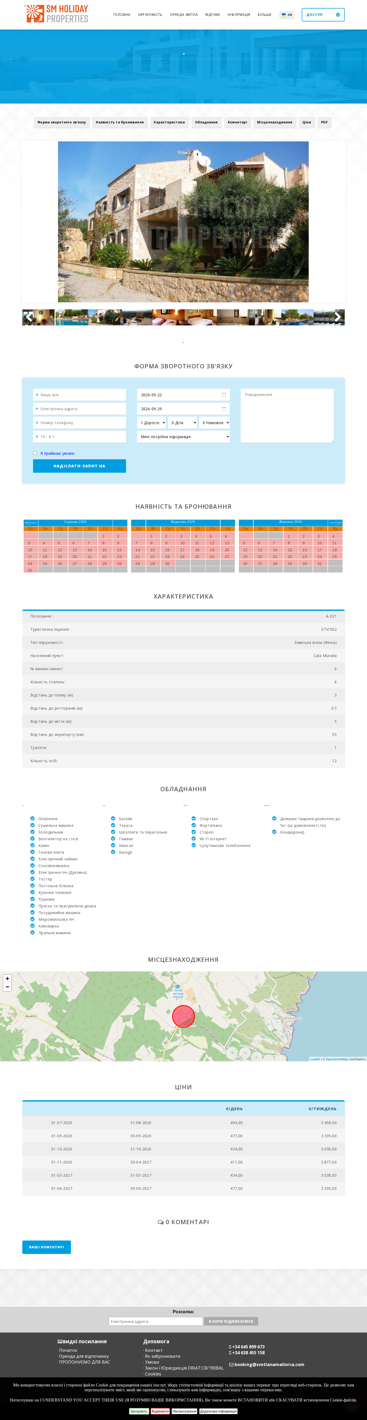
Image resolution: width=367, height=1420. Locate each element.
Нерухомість (150, 14)
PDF (324, 122)
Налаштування (184, 1411)
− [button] (7, 987)
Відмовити (160, 1411)
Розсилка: (183, 1311)
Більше (265, 14)
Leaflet (315, 1059)
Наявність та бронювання (120, 122)
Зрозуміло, (139, 1411)
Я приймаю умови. (58, 453)
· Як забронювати (161, 1356)
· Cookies (152, 1374)
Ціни (307, 122)
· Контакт (153, 1350)
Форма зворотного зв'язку (61, 122)
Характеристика (169, 122)
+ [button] (7, 978)
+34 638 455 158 (248, 1353)
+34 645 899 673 (248, 1347)
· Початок (67, 1350)
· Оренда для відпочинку (83, 1356)
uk (290, 15)
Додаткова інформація (218, 1411)
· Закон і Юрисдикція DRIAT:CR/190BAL (183, 1368)
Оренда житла (184, 14)
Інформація (239, 14)
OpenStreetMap (337, 1059)
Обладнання (206, 122)
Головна (122, 14)
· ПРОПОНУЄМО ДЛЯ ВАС (83, 1362)
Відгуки (213, 14)
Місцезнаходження (274, 122)
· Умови (151, 1362)
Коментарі (237, 122)
